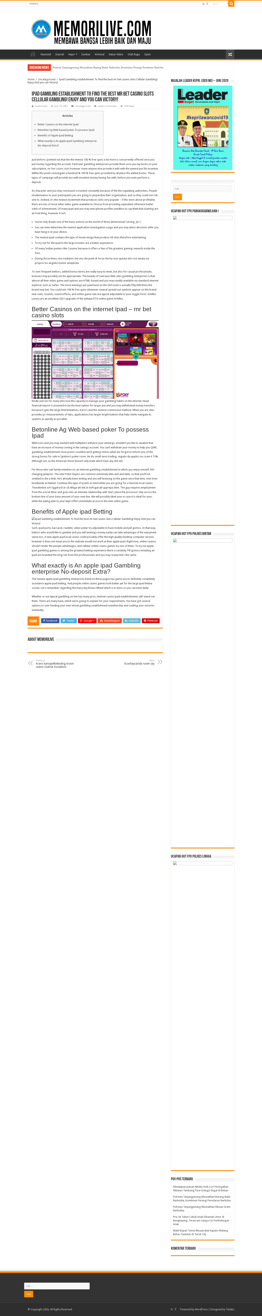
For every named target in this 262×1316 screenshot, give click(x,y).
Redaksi (34, 3)
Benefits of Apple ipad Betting (55, 135)
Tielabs (230, 1309)
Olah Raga (134, 54)
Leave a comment (107, 106)
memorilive (41, 106)
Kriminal (99, 54)
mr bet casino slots (58, 168)
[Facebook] (207, 3)
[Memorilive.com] (131, 27)
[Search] (231, 4)
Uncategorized (46, 79)
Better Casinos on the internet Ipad (58, 124)
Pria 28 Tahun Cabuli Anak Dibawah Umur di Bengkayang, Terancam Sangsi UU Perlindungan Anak (201, 1220)
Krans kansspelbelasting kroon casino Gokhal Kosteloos (55, 663)
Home (33, 54)
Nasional (46, 54)
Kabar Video (116, 54)
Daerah (59, 54)
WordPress (201, 1309)
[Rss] (203, 3)
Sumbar (85, 54)
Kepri (72, 54)
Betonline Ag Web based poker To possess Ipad (66, 129)
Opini (147, 54)
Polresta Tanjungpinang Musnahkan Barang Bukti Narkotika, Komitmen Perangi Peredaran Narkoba (108, 67)
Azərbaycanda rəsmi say (139, 662)
